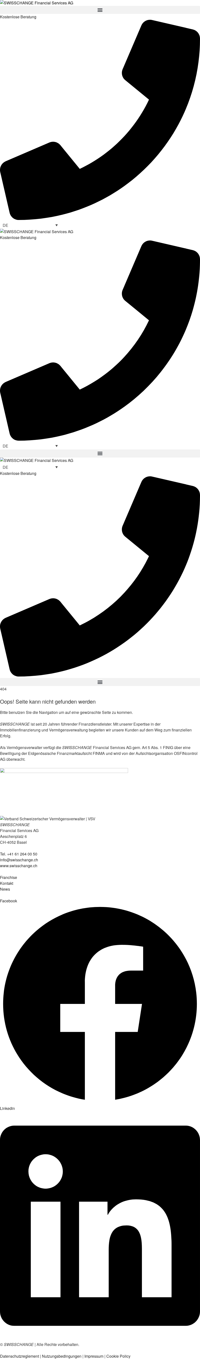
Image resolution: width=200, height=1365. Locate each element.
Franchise (8, 877)
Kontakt (6, 883)
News (5, 889)
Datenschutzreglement (19, 1356)
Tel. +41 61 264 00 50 (18, 854)
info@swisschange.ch (19, 860)
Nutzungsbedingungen (61, 1356)
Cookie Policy (118, 1356)
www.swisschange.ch (18, 865)
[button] (100, 10)
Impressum (93, 1356)
